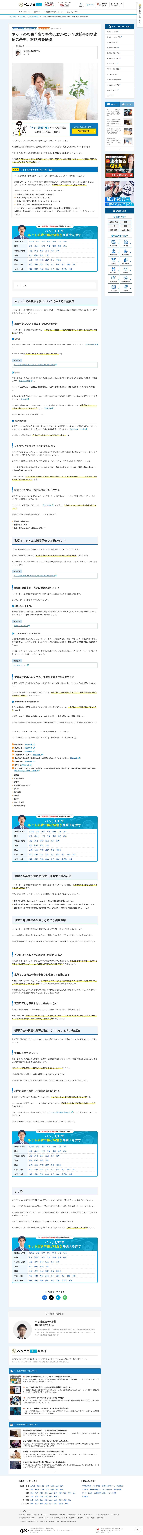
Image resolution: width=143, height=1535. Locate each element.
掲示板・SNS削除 (113, 31)
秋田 (54, 241)
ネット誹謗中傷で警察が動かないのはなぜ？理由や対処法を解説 (34, 576)
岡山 (41, 264)
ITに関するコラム (89, 1514)
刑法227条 (74, 758)
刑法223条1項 (24, 381)
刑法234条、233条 (77, 429)
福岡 (30, 269)
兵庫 (36, 260)
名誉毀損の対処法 (113, 47)
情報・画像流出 (95, 1489)
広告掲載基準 (80, 1518)
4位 (24, 1408)
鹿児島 (64, 269)
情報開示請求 (106, 1486)
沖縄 (70, 269)
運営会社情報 (53, 1514)
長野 (41, 251)
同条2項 (24, 399)
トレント (110, 95)
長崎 (41, 269)
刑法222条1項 (91, 344)
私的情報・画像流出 (113, 58)
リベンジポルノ (112, 63)
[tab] (112, 104)
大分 (52, 269)
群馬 (59, 246)
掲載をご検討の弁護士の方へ (27, 1518)
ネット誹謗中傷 (33, 16)
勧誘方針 (71, 1518)
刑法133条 (29, 744)
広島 (47, 264)
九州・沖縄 (125, 230)
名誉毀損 (85, 1489)
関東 (125, 222)
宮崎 (58, 269)
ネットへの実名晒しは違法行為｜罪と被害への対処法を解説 (46, 1408)
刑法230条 (29, 761)
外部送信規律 (91, 1518)
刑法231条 (25, 765)
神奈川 (36, 246)
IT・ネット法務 (112, 74)
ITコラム (22, 16)
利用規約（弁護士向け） (74, 1514)
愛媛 (68, 264)
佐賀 (36, 269)
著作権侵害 (117, 1489)
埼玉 (43, 246)
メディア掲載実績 (43, 1518)
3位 (24, 1398)
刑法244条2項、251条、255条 (25, 770)
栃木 (65, 246)
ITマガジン (44, 1514)
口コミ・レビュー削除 (114, 37)
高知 (74, 264)
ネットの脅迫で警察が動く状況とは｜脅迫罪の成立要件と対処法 (34, 365)
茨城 (54, 246)
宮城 (48, 241)
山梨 (30, 251)
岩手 (43, 241)
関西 (125, 226)
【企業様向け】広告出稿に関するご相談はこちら (33, 1521)
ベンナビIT (13, 16)
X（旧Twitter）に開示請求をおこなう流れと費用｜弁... (44, 1398)
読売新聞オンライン (20, 665)
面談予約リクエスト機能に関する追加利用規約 (62, 1521)
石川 (52, 251)
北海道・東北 (113, 222)
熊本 (47, 269)
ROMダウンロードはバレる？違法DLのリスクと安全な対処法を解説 (114, 131)
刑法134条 (29, 748)
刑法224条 (37, 754)
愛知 (30, 255)
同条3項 (48, 408)
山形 (59, 241)
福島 (65, 241)
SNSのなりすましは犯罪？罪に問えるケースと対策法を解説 (44, 1462)
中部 (113, 226)
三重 (47, 255)
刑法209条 (29, 751)
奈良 (52, 260)
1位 (24, 1377)
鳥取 (30, 264)
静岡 (41, 255)
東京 (30, 246)
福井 (58, 251)
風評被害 (85, 1496)
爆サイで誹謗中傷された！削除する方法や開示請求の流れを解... (45, 1441)
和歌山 (58, 260)
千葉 (48, 246)
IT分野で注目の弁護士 (114, 79)
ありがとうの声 (72, 12)
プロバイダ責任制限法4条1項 (59, 1112)
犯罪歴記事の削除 (100, 1493)
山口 (52, 264)
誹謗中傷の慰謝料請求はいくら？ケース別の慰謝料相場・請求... (47, 1377)
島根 (36, 264)
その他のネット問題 (113, 85)
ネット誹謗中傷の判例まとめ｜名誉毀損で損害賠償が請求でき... (47, 1387)
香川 (63, 264)
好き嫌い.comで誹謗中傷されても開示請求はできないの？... (44, 1451)
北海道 (31, 241)
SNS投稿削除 (86, 1486)
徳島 (58, 264)
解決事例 (37, 12)
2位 (24, 1387)
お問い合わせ (101, 1518)
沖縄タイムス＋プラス (21, 626)
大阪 (30, 260)
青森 (37, 241)
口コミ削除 (96, 1486)
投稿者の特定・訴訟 (113, 53)
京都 (41, 260)
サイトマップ (115, 1514)
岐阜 (36, 255)
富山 (47, 251)
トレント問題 (112, 1493)
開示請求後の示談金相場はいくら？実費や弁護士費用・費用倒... (45, 1430)
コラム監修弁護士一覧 (102, 1514)
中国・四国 (113, 230)
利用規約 (62, 1514)
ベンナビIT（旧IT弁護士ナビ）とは (29, 1514)
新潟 (36, 251)
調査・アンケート (113, 90)
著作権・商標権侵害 (113, 69)
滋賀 (47, 260)
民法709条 (47, 505)
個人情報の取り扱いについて (59, 1518)
